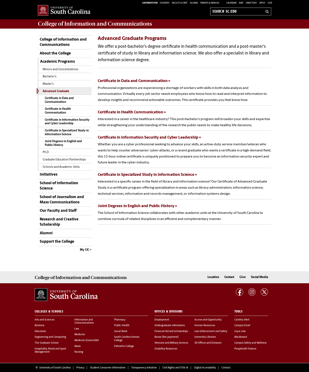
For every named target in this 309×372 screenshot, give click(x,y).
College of (95, 24)
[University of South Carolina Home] (64, 10)
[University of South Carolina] (66, 294)
